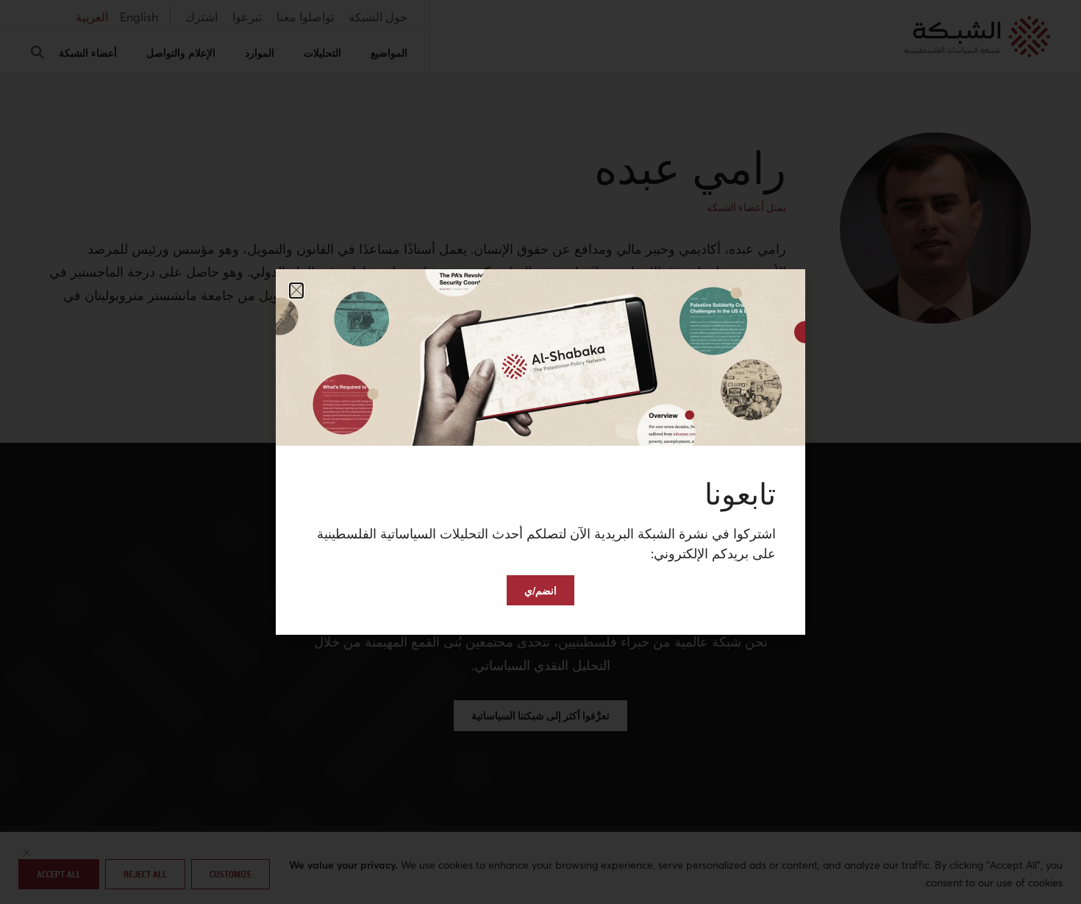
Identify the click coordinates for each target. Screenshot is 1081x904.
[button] (296, 290)
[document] (540, 452)
